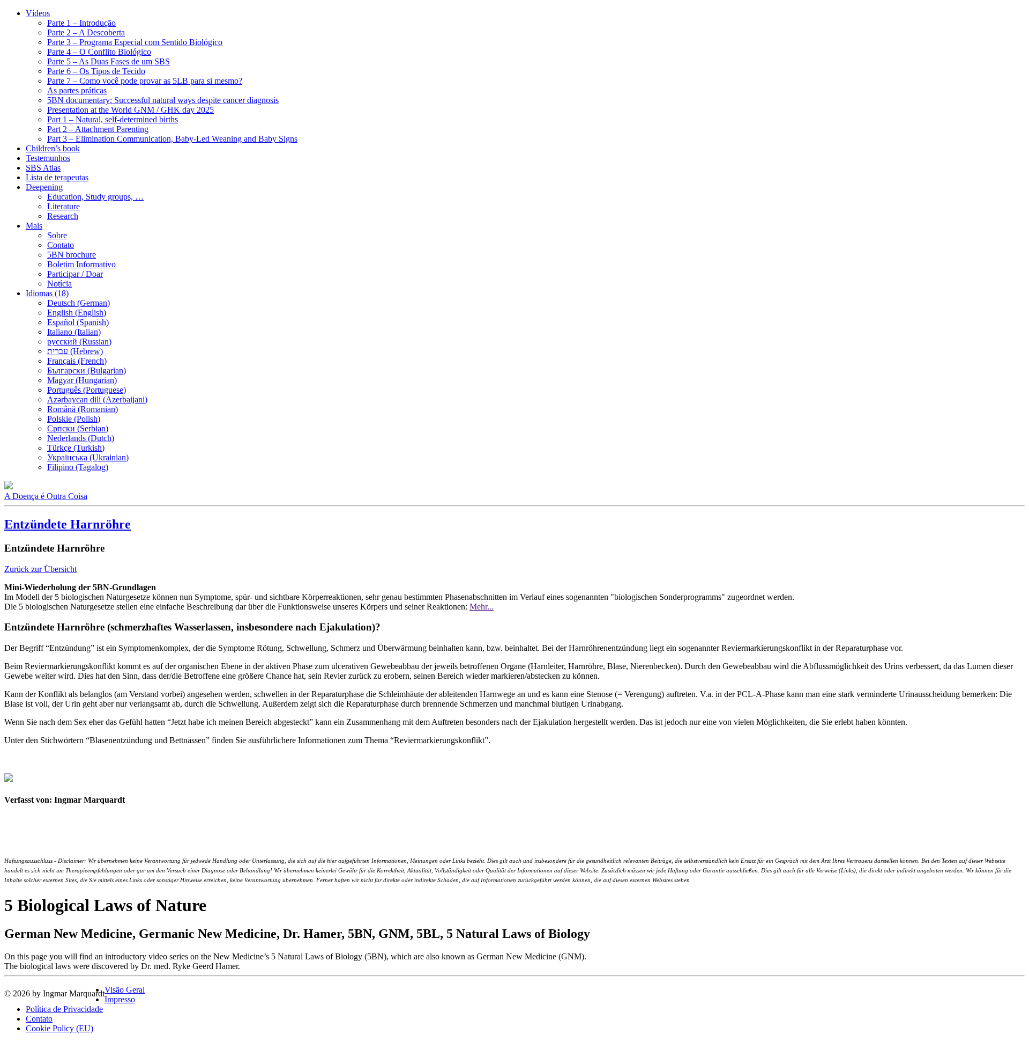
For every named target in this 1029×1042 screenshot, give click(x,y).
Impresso (120, 999)
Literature (63, 206)
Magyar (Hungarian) (82, 380)
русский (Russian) (79, 341)
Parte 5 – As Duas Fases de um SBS (108, 61)
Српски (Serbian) (77, 428)
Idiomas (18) (47, 293)
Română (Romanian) (82, 409)
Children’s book (53, 148)
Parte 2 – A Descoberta (86, 32)
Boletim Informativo (81, 264)
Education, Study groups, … (95, 196)
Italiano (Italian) (74, 331)
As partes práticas (77, 90)
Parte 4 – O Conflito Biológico (99, 51)
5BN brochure (71, 254)
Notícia (59, 283)
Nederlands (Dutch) (80, 438)
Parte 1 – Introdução (81, 22)
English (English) (76, 312)
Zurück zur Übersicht (40, 569)
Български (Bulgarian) (86, 370)
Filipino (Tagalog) (77, 467)
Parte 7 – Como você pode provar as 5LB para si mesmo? (144, 80)
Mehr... (481, 606)
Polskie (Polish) (73, 418)
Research (62, 216)
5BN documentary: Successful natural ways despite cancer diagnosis (163, 100)
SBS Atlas (43, 167)
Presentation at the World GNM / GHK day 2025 (130, 109)
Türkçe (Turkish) (76, 447)
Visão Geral (125, 989)
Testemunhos (48, 158)
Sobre (57, 235)
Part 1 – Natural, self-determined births (112, 119)
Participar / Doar (75, 273)
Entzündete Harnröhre (67, 524)
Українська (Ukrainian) (88, 457)
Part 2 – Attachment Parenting (97, 129)
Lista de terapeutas (57, 177)
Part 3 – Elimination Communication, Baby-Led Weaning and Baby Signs (172, 138)
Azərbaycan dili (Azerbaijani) (97, 399)
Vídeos (38, 13)
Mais (34, 225)
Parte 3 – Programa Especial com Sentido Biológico (134, 42)
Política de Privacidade (64, 1009)
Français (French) (77, 360)
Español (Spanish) (78, 322)
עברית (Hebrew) (75, 351)
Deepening (44, 187)
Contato (60, 245)
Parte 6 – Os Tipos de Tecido (96, 71)
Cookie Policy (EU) (59, 1028)
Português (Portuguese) (86, 389)
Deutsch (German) (78, 302)
